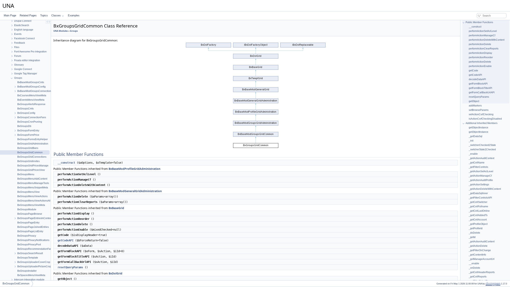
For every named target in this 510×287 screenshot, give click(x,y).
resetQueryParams (70, 267)
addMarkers (475, 105)
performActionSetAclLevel (483, 31)
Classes (56, 15)
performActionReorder (481, 57)
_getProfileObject (478, 224)
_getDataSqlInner (478, 193)
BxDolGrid (115, 273)
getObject (474, 101)
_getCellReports (477, 276)
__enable (474, 263)
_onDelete (474, 267)
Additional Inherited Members (481, 123)
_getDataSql (475, 136)
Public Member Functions (479, 22)
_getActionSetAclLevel (481, 171)
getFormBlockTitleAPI (480, 88)
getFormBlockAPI (478, 83)
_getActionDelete (478, 246)
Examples (73, 15)
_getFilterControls (478, 167)
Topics (44, 15)
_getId (472, 237)
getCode (473, 70)
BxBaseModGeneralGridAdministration (135, 191)
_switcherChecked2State (482, 145)
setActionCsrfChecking (481, 114)
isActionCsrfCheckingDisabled (485, 118)
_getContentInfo (477, 254)
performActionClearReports (483, 48)
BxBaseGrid (116, 208)
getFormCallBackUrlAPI (481, 92)
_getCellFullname (478, 206)
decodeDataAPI (477, 79)
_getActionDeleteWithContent (485, 189)
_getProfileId (476, 228)
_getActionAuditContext (481, 158)
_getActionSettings (479, 184)
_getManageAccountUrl (481, 259)
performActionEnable (480, 66)
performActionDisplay (480, 53)
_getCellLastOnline (479, 210)
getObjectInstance (478, 127)
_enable (473, 153)
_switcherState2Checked (482, 149)
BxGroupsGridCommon (16, 283)
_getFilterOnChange (480, 250)
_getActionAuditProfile (481, 180)
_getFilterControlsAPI (480, 197)
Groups (74, 30)
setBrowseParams (478, 110)
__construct (66, 162)
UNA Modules (60, 30)
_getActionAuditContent (481, 241)
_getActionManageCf (480, 175)
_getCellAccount (478, 219)
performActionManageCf (482, 35)
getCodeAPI (66, 240)
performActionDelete (480, 44)
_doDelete (474, 232)
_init (471, 140)
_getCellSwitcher (478, 202)
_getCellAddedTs (478, 215)
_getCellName (476, 162)
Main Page (10, 15)
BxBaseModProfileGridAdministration (134, 169)
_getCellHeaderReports (482, 272)
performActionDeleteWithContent (486, 39)
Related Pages (28, 15)
